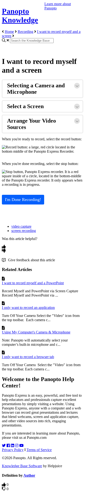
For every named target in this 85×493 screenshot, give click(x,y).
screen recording (23, 231)
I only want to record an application (28, 308)
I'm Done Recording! (23, 199)
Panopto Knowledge (20, 15)
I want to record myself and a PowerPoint (33, 283)
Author (29, 475)
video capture (21, 226)
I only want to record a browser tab (28, 357)
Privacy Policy (13, 450)
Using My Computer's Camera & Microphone (36, 332)
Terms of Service (39, 450)
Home (9, 32)
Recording (25, 32)
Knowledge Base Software (22, 466)
